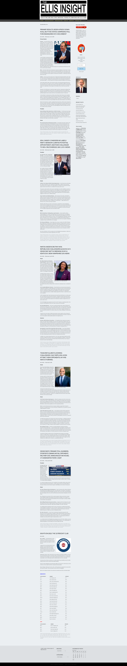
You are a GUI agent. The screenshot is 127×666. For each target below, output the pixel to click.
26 (77, 657)
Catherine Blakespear (48, 441)
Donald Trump (79, 131)
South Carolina (79, 155)
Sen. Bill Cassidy (57, 239)
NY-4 (48, 238)
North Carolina (59, 524)
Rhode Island (64, 345)
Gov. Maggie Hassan (58, 343)
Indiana (83, 136)
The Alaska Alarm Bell (79, 108)
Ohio (53, 635)
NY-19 (47, 635)
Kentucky (63, 343)
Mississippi (81, 141)
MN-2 (60, 634)
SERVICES (71, 20)
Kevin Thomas (67, 343)
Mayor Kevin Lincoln (61, 344)
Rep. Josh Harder (59, 345)
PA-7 (64, 635)
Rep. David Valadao (67, 442)
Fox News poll (60, 523)
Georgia (78, 135)
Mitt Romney (78, 142)
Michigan (51, 634)
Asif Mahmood (59, 440)
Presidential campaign (57, 131)
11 (75, 655)
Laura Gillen (42, 344)
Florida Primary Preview (79, 120)
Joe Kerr (66, 441)
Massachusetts (78, 140)
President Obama (79, 150)
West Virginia (83, 157)
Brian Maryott (64, 440)
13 (79, 655)
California (41, 235)
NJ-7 (41, 635)
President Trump (80, 152)
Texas (47, 240)
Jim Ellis (44, 134)
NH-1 (69, 634)
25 (75, 657)
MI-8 (48, 634)
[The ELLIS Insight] (63, 9)
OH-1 (51, 635)
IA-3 (68, 633)
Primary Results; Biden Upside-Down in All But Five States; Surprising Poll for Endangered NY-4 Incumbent (55, 32)
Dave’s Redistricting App (55, 441)
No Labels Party (44, 238)
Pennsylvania (82, 149)
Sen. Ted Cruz (62, 239)
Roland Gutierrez (46, 239)
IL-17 (42, 634)
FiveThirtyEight (51, 235)
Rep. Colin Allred (60, 238)
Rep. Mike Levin (42, 443)
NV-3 (43, 635)
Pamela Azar (65, 524)
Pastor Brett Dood (45, 345)
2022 (44, 633)
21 (81, 656)
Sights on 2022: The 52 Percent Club (54, 533)
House (50, 131)
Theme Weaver (73, 664)
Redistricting (55, 633)
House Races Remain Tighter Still (81, 122)
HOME (41, 20)
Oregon (59, 635)
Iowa (77, 137)
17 (73, 656)
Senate (60, 234)
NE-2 (64, 634)
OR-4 (55, 635)
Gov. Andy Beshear (52, 343)
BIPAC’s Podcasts (78, 32)
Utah (76, 157)
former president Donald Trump (59, 235)
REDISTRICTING (59, 20)
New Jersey (83, 145)
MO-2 (62, 634)
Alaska (80, 128)
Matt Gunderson (44, 442)
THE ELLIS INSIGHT (49, 20)
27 (79, 657)
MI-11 (47, 634)
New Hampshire (67, 344)
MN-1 (57, 634)
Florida (78, 132)
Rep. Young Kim (48, 443)
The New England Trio (79, 104)
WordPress (61, 664)
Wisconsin (78, 158)
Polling (52, 131)
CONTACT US (78, 20)
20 (79, 656)
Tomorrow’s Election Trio (80, 110)
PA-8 (66, 635)
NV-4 (45, 635)
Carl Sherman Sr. (46, 235)
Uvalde (65, 443)
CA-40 (68, 440)
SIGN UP (66, 20)
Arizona (64, 633)
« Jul (73, 659)
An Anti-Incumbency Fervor (80, 113)
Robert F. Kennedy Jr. (44, 527)
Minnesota (54, 634)
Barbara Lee (67, 234)
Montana (83, 142)
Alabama (77, 128)
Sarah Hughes (52, 239)
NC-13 (52, 524)
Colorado (84, 129)
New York (54, 524)
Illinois (44, 634)
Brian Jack (66, 131)
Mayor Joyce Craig (55, 344)
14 (81, 655)
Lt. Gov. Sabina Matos (47, 344)
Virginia (79, 157)
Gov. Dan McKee (65, 523)
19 (77, 656)
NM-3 (41, 238)
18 (75, 656)
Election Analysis (46, 131)
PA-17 (62, 635)
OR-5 (57, 635)
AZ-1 (66, 633)
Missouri (84, 141)
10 (73, 655)
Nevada (78, 144)
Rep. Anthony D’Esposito (53, 238)
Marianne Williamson (47, 524)
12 (77, 655)
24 (73, 657)
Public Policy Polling (80, 153)
